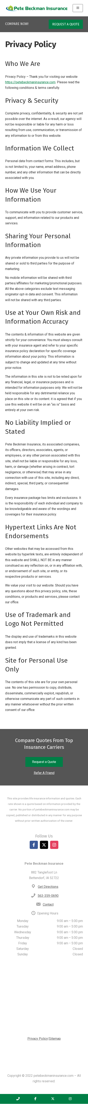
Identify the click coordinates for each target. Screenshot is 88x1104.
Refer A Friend (44, 773)
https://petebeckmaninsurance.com (30, 82)
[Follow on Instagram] (54, 845)
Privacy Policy (37, 1039)
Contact (48, 904)
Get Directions (48, 887)
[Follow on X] (44, 845)
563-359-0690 (48, 896)
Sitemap (55, 1039)
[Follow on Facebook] (34, 845)
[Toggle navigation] (78, 8)
